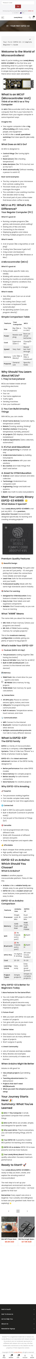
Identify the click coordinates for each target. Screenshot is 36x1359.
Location (16, 13)
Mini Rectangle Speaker (27, 1239)
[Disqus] (18, 1274)
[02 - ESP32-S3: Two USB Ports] (27, 1211)
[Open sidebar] (2, 682)
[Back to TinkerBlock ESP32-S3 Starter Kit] (18, 1211)
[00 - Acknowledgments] (8, 1211)
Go (18, 6)
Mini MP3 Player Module (9, 1239)
